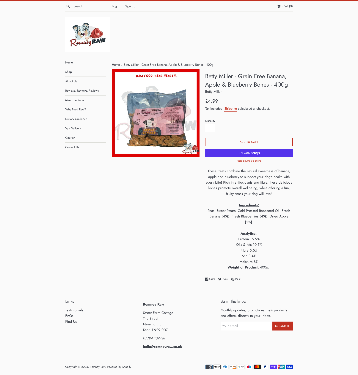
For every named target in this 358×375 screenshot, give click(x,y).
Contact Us (72, 147)
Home (69, 62)
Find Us (71, 321)
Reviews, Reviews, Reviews (82, 90)
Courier (70, 138)
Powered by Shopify (119, 367)
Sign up (130, 6)
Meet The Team (74, 100)
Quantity (210, 121)
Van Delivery (73, 128)
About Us (71, 81)
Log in (116, 6)
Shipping (230, 108)
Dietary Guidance (76, 119)
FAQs (69, 315)
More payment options (249, 161)
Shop (68, 72)
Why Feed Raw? (75, 109)
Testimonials (74, 310)
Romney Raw (97, 367)
